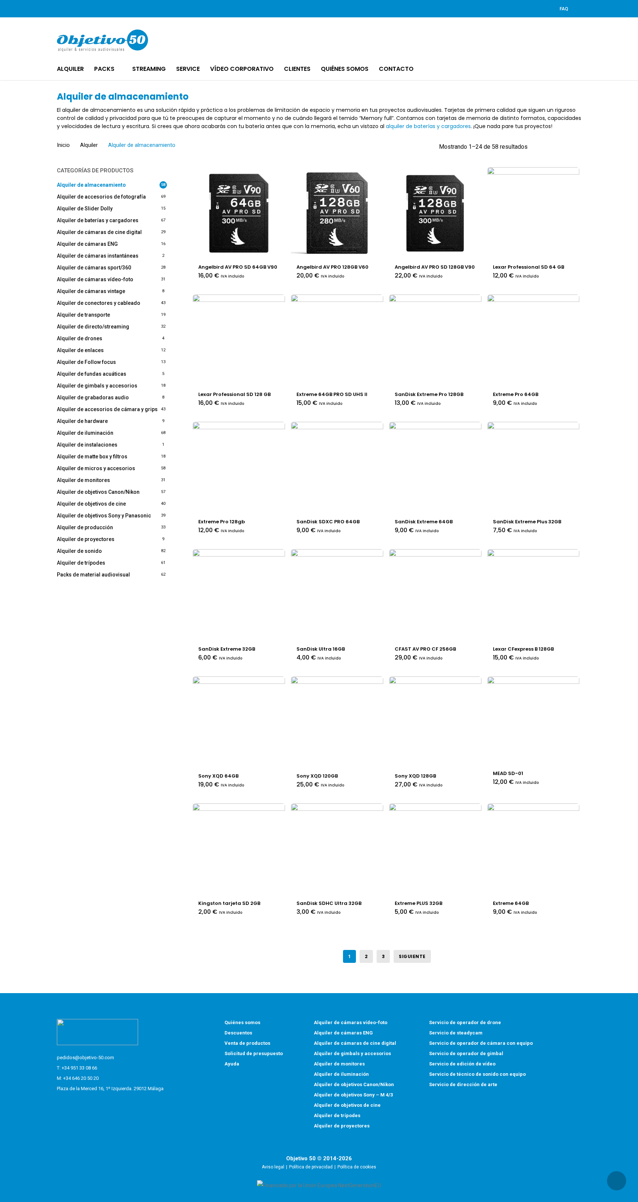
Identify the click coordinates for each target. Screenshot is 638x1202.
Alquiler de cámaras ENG (87, 244)
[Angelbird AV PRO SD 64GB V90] (239, 213)
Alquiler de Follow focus (86, 362)
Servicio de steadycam (456, 1033)
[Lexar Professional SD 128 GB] (239, 341)
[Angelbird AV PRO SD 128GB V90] (435, 213)
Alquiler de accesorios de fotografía (101, 197)
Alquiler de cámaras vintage (91, 291)
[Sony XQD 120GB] (337, 722)
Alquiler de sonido (79, 551)
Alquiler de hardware (82, 421)
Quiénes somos (242, 1022)
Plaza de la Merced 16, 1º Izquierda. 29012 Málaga (110, 1088)
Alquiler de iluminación (85, 433)
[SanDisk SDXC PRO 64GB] (337, 468)
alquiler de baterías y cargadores (428, 126)
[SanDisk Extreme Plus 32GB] (533, 468)
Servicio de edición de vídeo (462, 1064)
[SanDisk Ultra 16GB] (337, 595)
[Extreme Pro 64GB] (533, 341)
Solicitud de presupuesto (253, 1053)
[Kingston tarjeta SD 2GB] (239, 849)
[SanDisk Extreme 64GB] (435, 468)
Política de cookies (356, 1167)
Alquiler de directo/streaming (93, 327)
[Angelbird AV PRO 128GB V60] (337, 213)
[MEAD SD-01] (533, 721)
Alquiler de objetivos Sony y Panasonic (104, 516)
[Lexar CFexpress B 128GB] (533, 595)
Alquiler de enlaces (80, 350)
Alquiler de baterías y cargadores (97, 220)
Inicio (63, 145)
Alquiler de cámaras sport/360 (94, 268)
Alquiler (89, 145)
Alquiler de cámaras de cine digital (99, 232)
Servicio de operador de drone (465, 1022)
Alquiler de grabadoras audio (93, 397)
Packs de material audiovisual (93, 575)
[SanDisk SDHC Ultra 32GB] (337, 849)
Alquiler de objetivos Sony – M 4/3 (353, 1095)
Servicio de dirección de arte (463, 1084)
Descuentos (238, 1033)
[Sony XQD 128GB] (435, 722)
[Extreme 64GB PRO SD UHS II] (337, 341)
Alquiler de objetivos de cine (91, 504)
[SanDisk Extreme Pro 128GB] (435, 341)
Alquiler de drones (79, 338)
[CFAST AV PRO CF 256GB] (435, 595)
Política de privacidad (311, 1167)
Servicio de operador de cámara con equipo (481, 1043)
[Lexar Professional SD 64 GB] (533, 213)
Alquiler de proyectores (85, 539)
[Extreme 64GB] (533, 849)
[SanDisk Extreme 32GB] (239, 595)
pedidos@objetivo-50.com (85, 1057)
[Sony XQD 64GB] (239, 722)
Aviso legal (273, 1167)
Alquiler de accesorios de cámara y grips (107, 409)
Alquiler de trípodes (81, 563)
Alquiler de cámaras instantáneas (97, 256)
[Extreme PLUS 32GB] (435, 849)
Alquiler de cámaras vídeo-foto (95, 279)
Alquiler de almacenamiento (91, 185)
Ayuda (231, 1064)
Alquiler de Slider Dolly (85, 208)
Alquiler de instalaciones (87, 445)
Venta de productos (247, 1043)
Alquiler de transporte (83, 315)
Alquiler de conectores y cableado (98, 303)
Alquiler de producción (85, 527)
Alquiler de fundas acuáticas (91, 374)
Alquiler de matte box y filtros (92, 456)
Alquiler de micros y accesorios (96, 468)
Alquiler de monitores (83, 480)
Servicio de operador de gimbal (466, 1053)
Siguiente (412, 956)
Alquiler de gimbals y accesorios (97, 386)
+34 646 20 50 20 (81, 1078)
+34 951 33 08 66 (79, 1068)
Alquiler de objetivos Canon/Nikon (98, 492)
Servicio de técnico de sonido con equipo (477, 1074)
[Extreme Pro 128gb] (239, 468)
